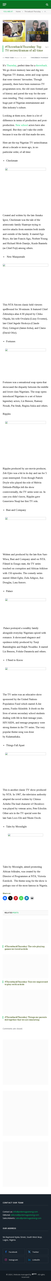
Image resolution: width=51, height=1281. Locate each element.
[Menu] (4, 4)
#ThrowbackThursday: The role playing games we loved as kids (24, 947)
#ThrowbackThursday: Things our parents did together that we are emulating (26, 1018)
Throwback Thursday (39, 58)
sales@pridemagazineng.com (28, 1218)
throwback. (42, 65)
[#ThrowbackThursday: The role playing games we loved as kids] (25, 931)
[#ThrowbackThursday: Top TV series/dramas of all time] (25, 31)
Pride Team (9, 58)
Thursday (11, 65)
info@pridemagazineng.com (25, 1211)
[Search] (46, 4)
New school (22, 125)
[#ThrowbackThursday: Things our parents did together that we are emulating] (25, 1002)
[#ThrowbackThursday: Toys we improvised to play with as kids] (25, 966)
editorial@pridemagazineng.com (25, 1215)
